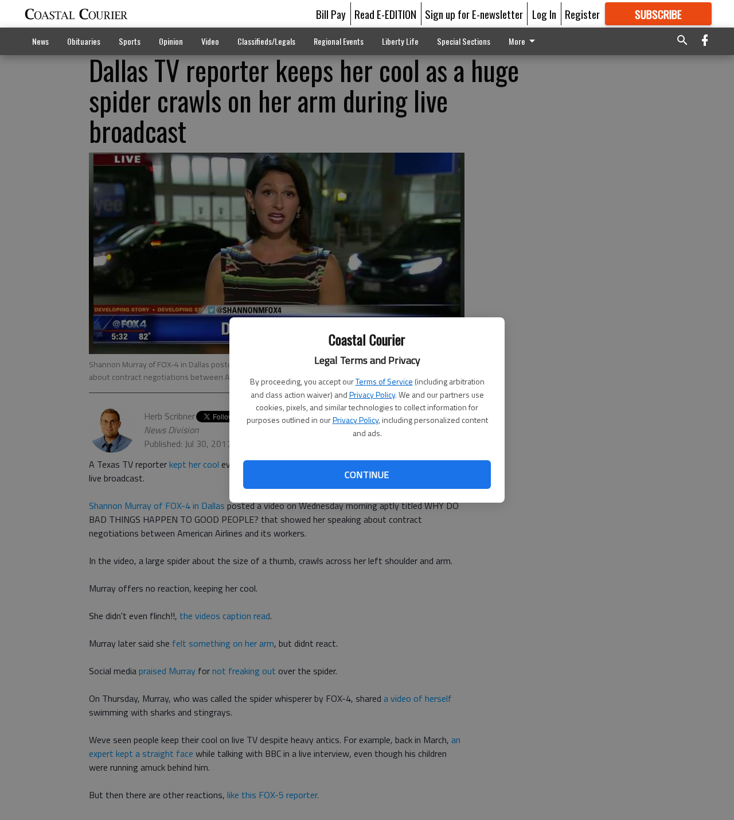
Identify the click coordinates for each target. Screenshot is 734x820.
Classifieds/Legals (266, 41)
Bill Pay (331, 13)
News (40, 41)
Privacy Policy (372, 394)
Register (582, 13)
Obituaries (83, 41)
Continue (367, 474)
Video (210, 41)
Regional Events (339, 41)
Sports (129, 41)
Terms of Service (384, 381)
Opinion (171, 41)
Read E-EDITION (385, 13)
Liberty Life (400, 41)
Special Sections (463, 41)
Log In (544, 13)
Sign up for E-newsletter (474, 13)
